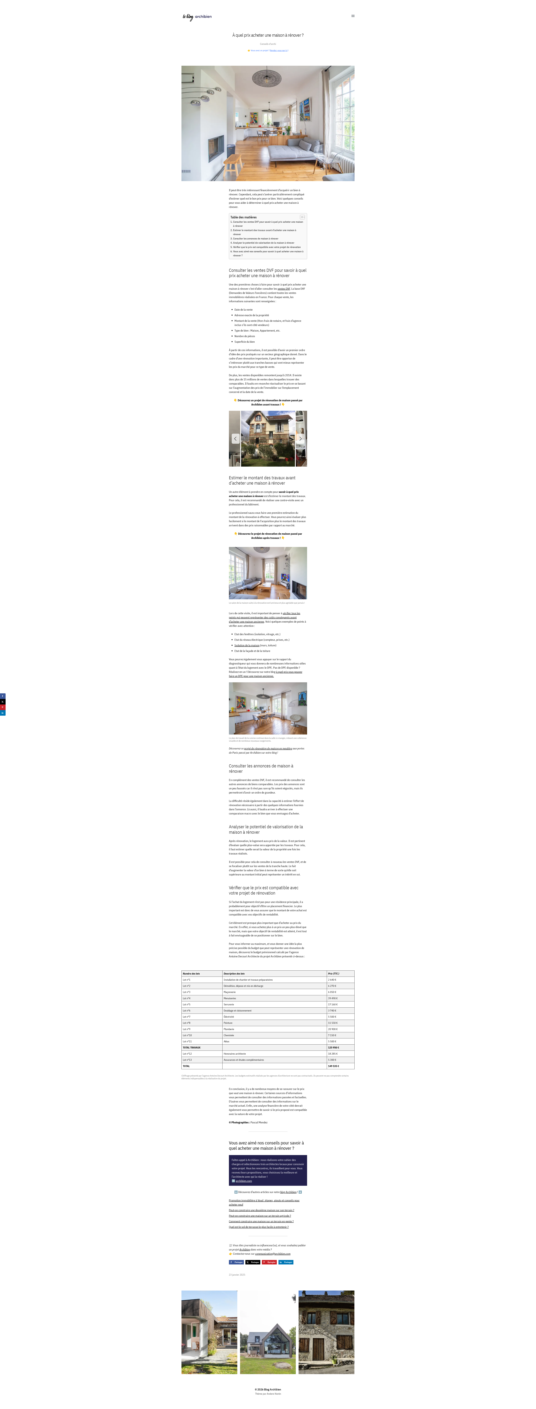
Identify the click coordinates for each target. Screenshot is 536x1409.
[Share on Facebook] (3, 696)
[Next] (300, 439)
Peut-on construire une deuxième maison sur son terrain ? (261, 1210)
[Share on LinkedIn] (3, 713)
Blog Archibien (272, 1389)
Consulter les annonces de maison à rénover (255, 238)
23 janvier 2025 (237, 1274)
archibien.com (244, 1181)
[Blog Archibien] (262, 16)
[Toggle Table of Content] (301, 217)
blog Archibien (288, 1192)
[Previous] (236, 439)
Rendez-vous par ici (279, 50)
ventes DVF (284, 289)
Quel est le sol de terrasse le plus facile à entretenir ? (259, 1227)
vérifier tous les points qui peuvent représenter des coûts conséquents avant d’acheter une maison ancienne (264, 617)
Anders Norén (274, 1393)
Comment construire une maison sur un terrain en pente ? (261, 1221)
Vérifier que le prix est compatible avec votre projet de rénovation (267, 247)
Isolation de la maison (246, 645)
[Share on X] (3, 701)
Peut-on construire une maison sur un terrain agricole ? (260, 1216)
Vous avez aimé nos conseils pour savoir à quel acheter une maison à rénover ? (268, 253)
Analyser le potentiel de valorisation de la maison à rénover (263, 242)
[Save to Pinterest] (3, 707)
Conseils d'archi (268, 43)
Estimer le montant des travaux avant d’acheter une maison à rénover (264, 232)
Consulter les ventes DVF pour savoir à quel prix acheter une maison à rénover (268, 223)
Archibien (244, 1249)
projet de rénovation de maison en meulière (268, 748)
